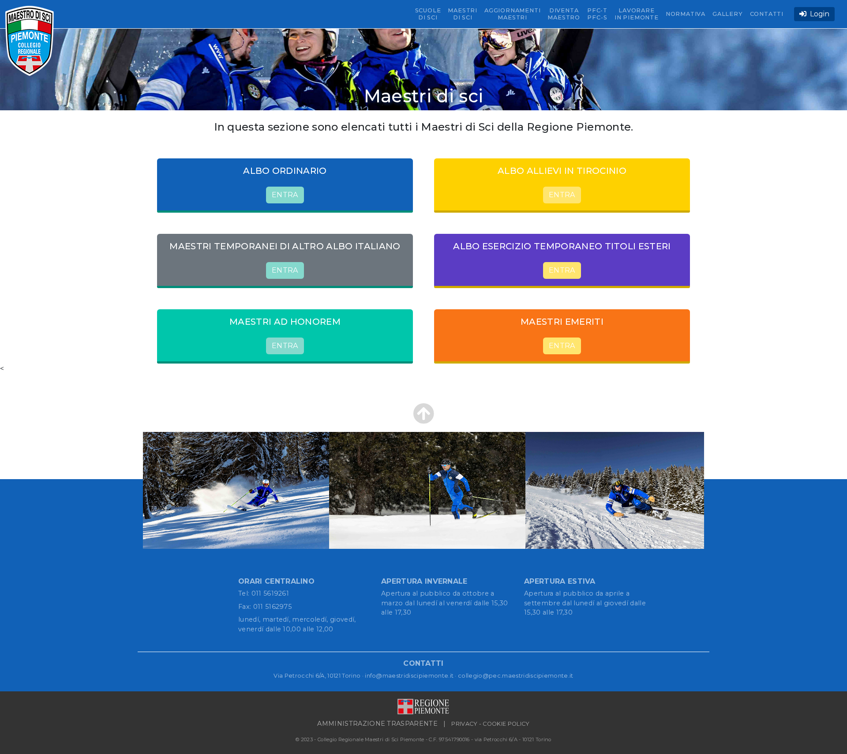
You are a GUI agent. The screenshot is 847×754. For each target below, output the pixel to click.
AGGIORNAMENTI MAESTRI (512, 14)
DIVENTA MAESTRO (563, 14)
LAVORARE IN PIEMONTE (637, 14)
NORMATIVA (685, 14)
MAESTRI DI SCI (462, 14)
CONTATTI (766, 14)
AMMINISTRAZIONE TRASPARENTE (377, 724)
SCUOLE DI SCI (428, 14)
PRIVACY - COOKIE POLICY (490, 723)
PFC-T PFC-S (597, 14)
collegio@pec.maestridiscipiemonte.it (515, 675)
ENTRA (285, 195)
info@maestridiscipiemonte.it (409, 675)
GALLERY (727, 14)
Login (817, 14)
